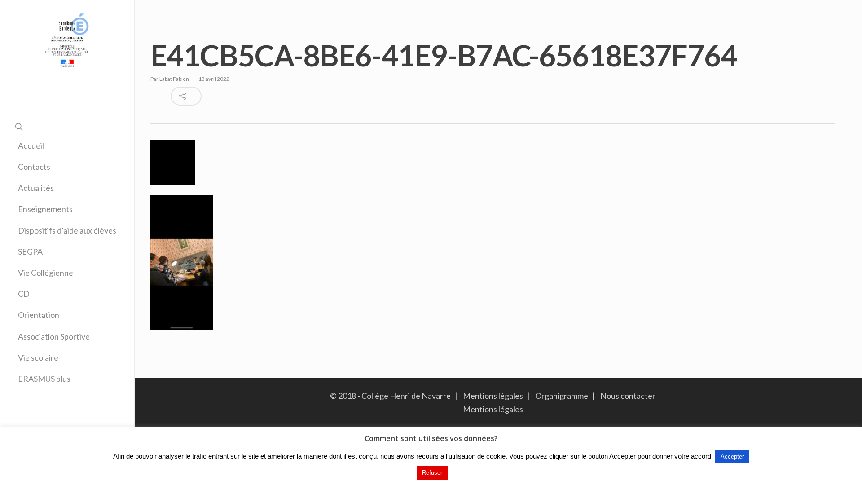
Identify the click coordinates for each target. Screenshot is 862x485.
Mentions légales (493, 396)
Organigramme (561, 396)
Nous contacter (625, 396)
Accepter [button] (732, 456)
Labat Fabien (174, 78)
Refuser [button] (432, 472)
